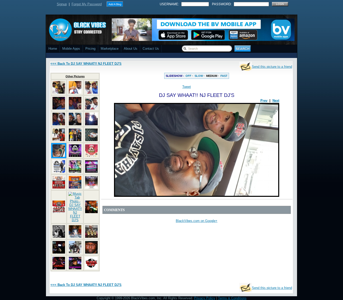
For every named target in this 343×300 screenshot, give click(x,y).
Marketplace (110, 48)
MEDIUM (211, 75)
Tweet (186, 87)
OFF (188, 75)
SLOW (199, 75)
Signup (62, 4)
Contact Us (151, 48)
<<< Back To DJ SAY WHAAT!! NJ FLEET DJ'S (86, 64)
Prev (263, 100)
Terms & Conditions (232, 298)
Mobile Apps (71, 48)
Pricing (90, 48)
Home (52, 48)
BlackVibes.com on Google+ (196, 221)
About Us (130, 48)
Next (275, 100)
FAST (223, 75)
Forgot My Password (87, 4)
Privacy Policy (204, 298)
